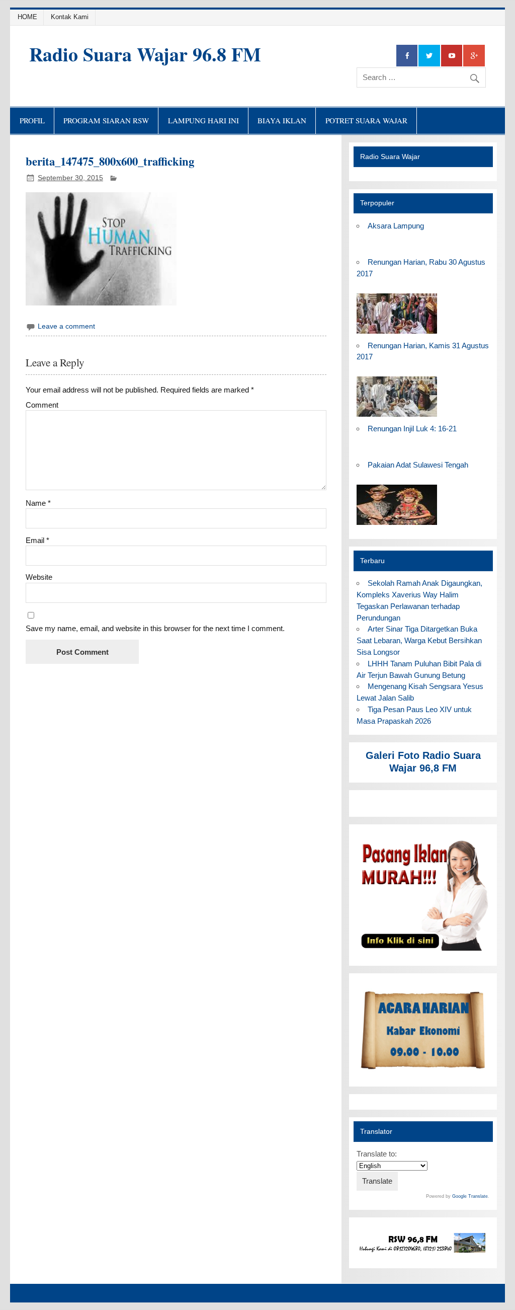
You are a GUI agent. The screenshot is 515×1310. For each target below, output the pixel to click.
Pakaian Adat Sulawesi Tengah (418, 464)
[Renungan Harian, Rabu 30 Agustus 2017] (397, 334)
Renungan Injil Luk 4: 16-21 (412, 428)
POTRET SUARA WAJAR (366, 120)
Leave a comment (66, 326)
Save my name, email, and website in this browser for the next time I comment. (155, 628)
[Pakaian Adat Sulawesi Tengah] (397, 525)
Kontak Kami (70, 17)
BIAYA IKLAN (282, 120)
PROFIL (32, 120)
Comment (42, 405)
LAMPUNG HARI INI (203, 120)
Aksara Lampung (396, 225)
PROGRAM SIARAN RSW (106, 120)
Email (37, 540)
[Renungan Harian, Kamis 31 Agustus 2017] (397, 417)
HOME (27, 17)
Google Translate (470, 1196)
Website (39, 577)
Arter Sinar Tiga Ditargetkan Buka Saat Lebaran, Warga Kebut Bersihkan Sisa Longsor (419, 640)
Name (38, 503)
